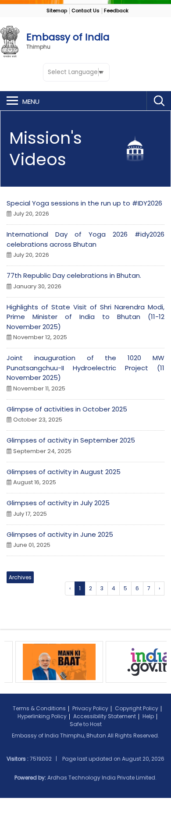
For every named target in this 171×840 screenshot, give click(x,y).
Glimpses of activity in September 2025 (71, 440)
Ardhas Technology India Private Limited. (102, 777)
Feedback (116, 10)
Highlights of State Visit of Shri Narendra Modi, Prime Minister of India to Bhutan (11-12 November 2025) (85, 316)
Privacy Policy (90, 708)
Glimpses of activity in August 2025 (64, 471)
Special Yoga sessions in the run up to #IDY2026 (84, 203)
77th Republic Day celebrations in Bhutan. (74, 275)
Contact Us (85, 10)
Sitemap (56, 10)
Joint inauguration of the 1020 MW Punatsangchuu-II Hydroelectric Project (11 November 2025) (85, 367)
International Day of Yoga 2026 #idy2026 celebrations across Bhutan (85, 239)
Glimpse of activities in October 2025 (67, 409)
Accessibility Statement (104, 716)
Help (148, 716)
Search (158, 100)
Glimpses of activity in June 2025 (60, 534)
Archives (20, 577)
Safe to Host (86, 724)
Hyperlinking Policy (42, 716)
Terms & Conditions (39, 708)
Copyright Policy (136, 708)
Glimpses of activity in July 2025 (58, 502)
